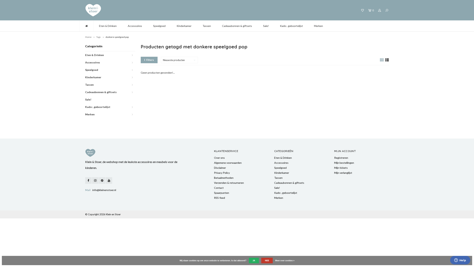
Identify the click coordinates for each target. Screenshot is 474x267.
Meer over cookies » (284, 260)
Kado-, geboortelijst (291, 25)
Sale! (266, 25)
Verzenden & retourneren (229, 182)
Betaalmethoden (223, 177)
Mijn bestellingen (344, 162)
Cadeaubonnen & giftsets (237, 25)
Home (88, 37)
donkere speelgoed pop (117, 37)
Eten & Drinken (108, 25)
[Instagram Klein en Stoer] (95, 180)
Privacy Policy (222, 172)
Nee (267, 260)
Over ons (219, 157)
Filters (150, 59)
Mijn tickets (341, 167)
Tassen (207, 25)
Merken (318, 25)
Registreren (341, 157)
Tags (98, 37)
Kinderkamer (184, 25)
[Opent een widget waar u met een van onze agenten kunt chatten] (460, 260)
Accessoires (135, 25)
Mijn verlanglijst (343, 172)
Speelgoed (159, 25)
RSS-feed (219, 197)
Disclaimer (220, 167)
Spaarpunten (221, 192)
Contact (219, 187)
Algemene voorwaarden (228, 162)
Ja (254, 260)
